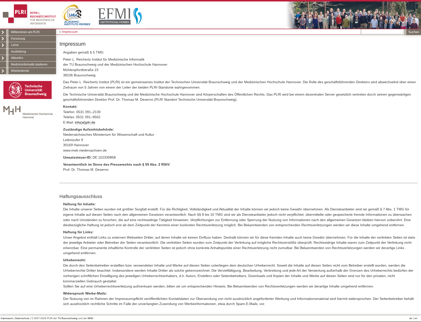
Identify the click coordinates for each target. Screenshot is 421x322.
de (410, 318)
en (415, 318)
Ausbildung (18, 51)
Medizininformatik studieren (29, 64)
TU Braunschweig (67, 318)
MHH (90, 318)
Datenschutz (22, 318)
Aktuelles (17, 57)
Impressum (7, 318)
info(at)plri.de (85, 122)
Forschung (18, 38)
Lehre (15, 45)
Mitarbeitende (20, 70)
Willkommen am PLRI (25, 32)
